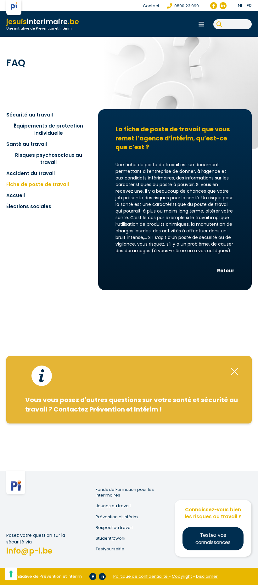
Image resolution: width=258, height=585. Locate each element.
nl (240, 5)
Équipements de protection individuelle (48, 129)
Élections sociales (28, 206)
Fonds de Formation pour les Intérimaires (125, 492)
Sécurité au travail (29, 114)
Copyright (182, 576)
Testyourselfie (110, 549)
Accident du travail (30, 173)
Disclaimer (207, 576)
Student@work (111, 538)
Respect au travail (114, 528)
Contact (151, 6)
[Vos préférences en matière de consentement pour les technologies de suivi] (11, 574)
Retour (225, 270)
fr (249, 5)
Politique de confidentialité (140, 576)
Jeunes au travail (113, 506)
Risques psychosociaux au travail (48, 159)
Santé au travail (26, 144)
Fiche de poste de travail (37, 184)
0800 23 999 (186, 6)
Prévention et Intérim (117, 517)
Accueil (15, 195)
